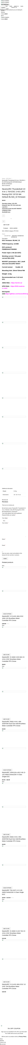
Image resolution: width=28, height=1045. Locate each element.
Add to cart (6, 224)
